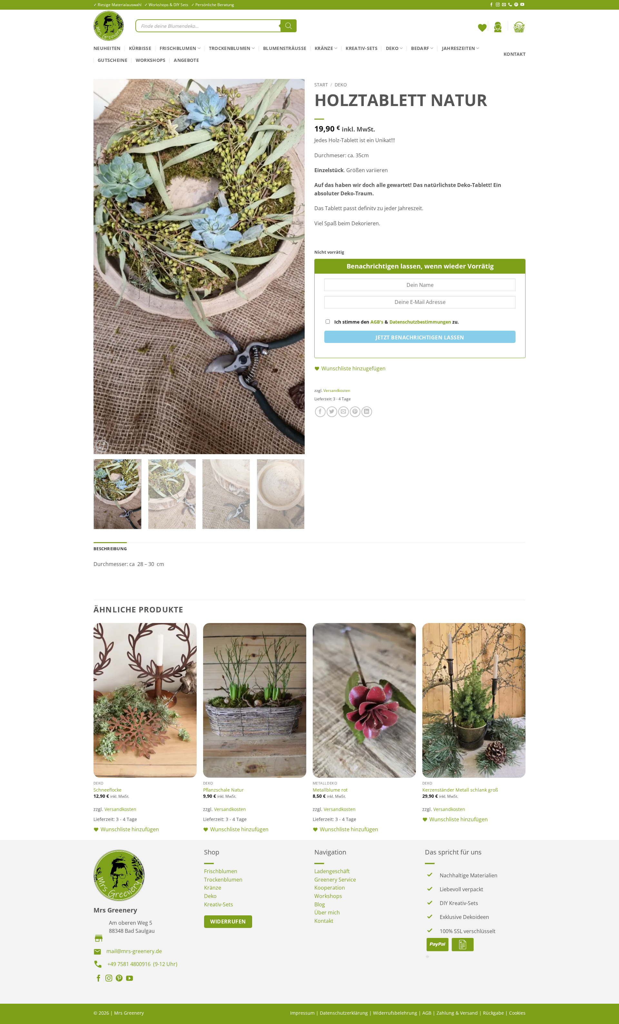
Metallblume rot (330, 790)
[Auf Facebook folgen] (491, 5)
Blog (319, 904)
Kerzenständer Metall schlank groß (460, 790)
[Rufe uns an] (510, 5)
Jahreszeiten (458, 48)
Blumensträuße (284, 48)
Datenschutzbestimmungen (420, 322)
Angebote (186, 60)
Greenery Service (335, 879)
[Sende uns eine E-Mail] (504, 5)
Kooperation (329, 887)
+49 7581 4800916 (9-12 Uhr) (142, 964)
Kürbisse (140, 48)
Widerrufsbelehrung (395, 1013)
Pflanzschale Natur (223, 790)
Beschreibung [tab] (110, 548)
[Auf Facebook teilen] (320, 411)
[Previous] (106, 266)
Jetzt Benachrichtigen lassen (420, 337)
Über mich (327, 912)
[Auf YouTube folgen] (522, 5)
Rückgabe (493, 1013)
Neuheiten (107, 48)
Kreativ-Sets (361, 48)
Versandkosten (336, 390)
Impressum (302, 1013)
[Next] (292, 266)
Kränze (324, 48)
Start (321, 85)
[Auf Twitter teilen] (332, 411)
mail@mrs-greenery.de (134, 951)
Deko (392, 48)
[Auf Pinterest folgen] (516, 5)
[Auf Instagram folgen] (498, 5)
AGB (426, 1013)
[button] (498, 27)
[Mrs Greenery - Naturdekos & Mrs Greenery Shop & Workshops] (109, 26)
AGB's (376, 322)
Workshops (151, 60)
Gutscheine (112, 60)
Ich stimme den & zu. (396, 322)
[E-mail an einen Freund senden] (343, 411)
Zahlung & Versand (457, 1013)
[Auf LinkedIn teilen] (366, 411)
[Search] (288, 25)
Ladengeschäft (332, 871)
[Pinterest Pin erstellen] (355, 411)
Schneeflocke (107, 790)
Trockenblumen (230, 48)
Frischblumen (178, 48)
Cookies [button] (517, 1013)
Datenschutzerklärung (344, 1013)
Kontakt (515, 54)
